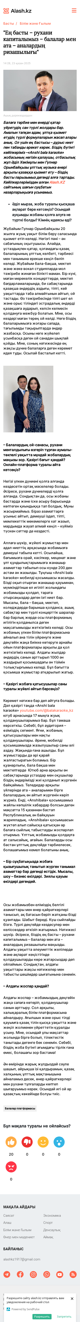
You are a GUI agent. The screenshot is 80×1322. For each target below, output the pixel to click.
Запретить (64, 1316)
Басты (8, 23)
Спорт (48, 1222)
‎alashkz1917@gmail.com (21, 1259)
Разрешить (42, 1316)
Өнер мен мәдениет (19, 1237)
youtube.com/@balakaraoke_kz (46, 710)
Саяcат (8, 1215)
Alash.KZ (57, 182)
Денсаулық (51, 1230)
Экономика (52, 1215)
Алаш (7, 1222)
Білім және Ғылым (35, 23)
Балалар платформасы (20, 1108)
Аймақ (48, 1237)
